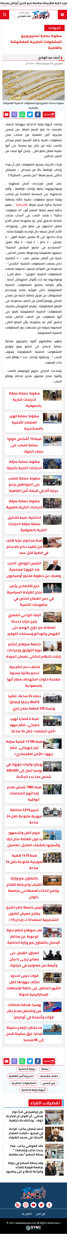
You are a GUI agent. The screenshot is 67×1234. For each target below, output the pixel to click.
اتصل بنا (27, 1213)
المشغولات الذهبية (24, 1083)
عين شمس (48, 1083)
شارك (47, 114)
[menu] (62, 14)
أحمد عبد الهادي (49, 57)
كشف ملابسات (49, 1076)
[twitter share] (30, 114)
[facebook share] (38, 114)
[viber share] (14, 114)
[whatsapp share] (22, 114)
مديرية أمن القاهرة (21, 1076)
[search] (4, 14)
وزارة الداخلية (26, 1069)
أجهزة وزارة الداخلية (33, 1089)
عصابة (45, 1069)
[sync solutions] (33, 1229)
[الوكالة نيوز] (33, 1192)
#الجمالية (22, 204)
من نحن (40, 1213)
